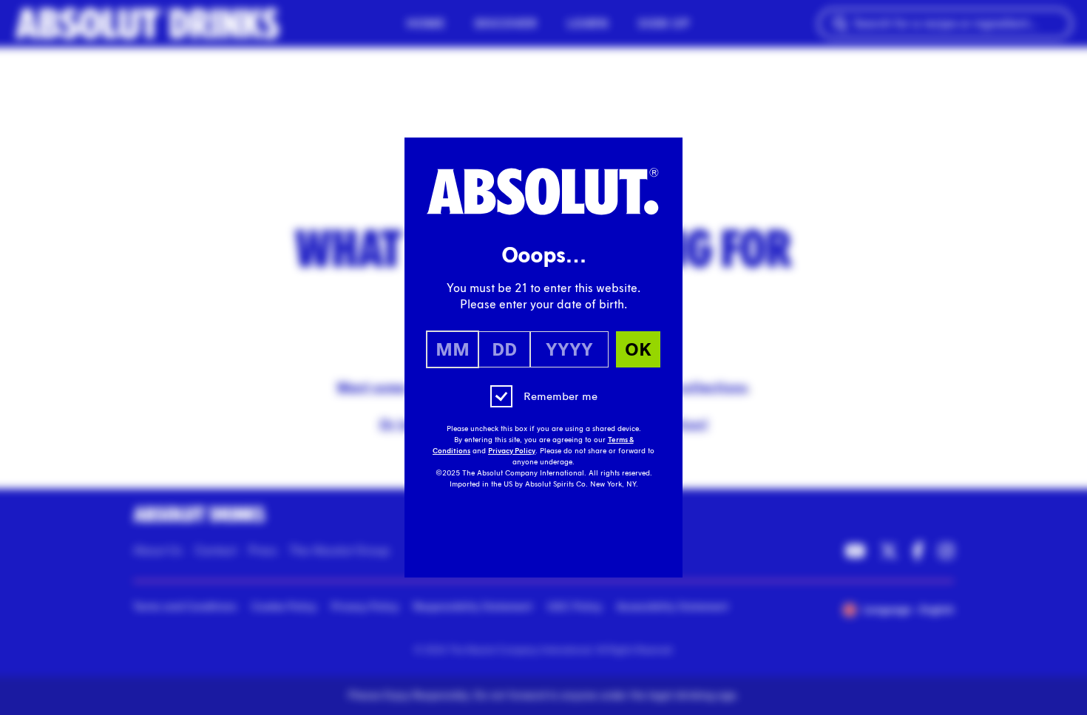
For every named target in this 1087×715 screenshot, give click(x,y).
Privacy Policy (511, 451)
